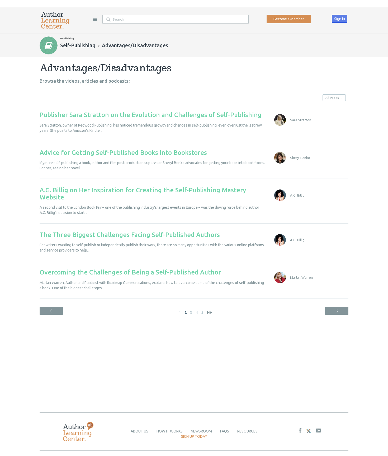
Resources (247, 431)
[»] (209, 312)
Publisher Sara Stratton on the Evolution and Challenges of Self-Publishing (151, 114)
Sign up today (194, 436)
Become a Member (288, 19)
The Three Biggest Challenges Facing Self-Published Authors (130, 234)
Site (95, 19)
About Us (139, 431)
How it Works (170, 431)
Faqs (224, 431)
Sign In (339, 19)
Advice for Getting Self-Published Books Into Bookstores (123, 152)
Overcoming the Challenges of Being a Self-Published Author (130, 272)
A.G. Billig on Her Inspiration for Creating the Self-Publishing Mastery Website (143, 194)
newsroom (201, 431)
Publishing (67, 38)
